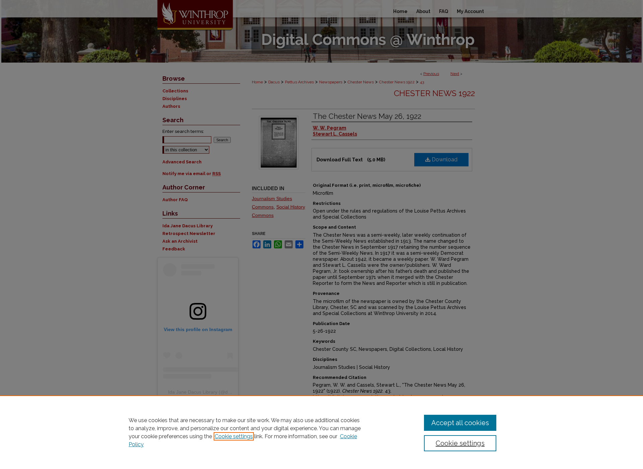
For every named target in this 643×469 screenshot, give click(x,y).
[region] (321, 432)
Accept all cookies (460, 423)
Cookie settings (234, 436)
